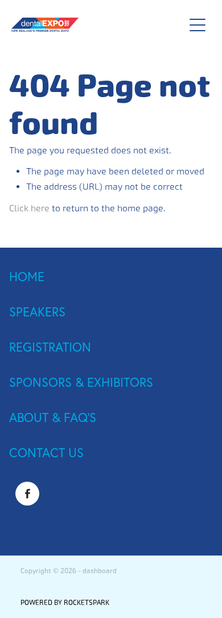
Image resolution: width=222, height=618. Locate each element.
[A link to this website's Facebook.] (27, 494)
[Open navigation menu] (197, 25)
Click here (29, 208)
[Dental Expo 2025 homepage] (91, 25)
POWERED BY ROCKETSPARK (64, 603)
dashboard (100, 571)
